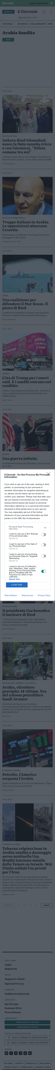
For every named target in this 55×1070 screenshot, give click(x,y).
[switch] (43, 534)
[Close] (49, 475)
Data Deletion (11, 595)
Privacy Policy (44, 595)
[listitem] (27, 528)
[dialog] (27, 535)
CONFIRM (16, 585)
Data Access (27, 595)
